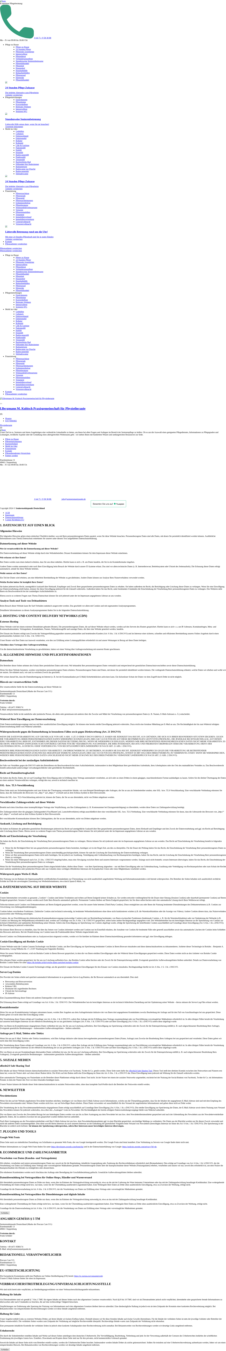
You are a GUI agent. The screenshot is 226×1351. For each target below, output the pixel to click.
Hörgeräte (20, 77)
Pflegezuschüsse (22, 193)
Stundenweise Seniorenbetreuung (29, 61)
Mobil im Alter (11, 446)
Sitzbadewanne (22, 174)
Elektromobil (21, 138)
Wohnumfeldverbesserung (26, 207)
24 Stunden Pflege (23, 49)
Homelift (19, 152)
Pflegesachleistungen (24, 200)
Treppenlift (20, 159)
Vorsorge (19, 210)
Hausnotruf (20, 68)
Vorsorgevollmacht (23, 224)
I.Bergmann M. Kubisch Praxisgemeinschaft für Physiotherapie (43, 408)
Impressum (9, 515)
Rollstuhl (19, 143)
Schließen (5, 1213)
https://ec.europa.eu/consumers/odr (88, 1276)
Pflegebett (20, 66)
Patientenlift (21, 148)
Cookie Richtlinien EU (14, 520)
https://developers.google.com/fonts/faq (67, 1147)
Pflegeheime (21, 102)
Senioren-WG (21, 111)
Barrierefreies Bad (23, 162)
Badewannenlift (22, 155)
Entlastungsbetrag (23, 203)
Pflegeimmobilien (23, 212)
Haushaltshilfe (21, 70)
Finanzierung (10, 448)
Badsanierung (21, 167)
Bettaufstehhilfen (23, 73)
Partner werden (11, 455)
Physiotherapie (6, 425)
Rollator (19, 141)
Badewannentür (22, 171)
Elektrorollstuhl (22, 136)
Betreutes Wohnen (23, 107)
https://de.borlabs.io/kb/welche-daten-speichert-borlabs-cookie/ (53, 962)
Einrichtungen (21, 100)
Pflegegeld (20, 198)
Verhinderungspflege (24, 59)
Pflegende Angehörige (25, 52)
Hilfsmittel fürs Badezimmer (27, 164)
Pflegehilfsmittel (22, 63)
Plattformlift (21, 157)
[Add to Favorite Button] (1, 403)
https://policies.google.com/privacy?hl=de (139, 1147)
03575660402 (11, 421)
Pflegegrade (21, 196)
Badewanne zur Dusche (25, 169)
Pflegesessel (21, 75)
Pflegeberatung (22, 205)
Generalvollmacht (23, 222)
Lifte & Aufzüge (22, 145)
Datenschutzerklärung (14, 517)
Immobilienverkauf (23, 217)
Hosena (8, 418)
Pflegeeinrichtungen (13, 441)
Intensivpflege (21, 54)
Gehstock (20, 134)
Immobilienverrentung (25, 219)
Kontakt (8, 241)
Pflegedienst (21, 56)
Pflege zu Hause (22, 47)
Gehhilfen (20, 131)
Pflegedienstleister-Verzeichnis (17, 453)
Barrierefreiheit (11, 444)
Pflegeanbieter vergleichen (16, 244)
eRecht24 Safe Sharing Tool (140, 1071)
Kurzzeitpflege (22, 104)
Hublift (19, 150)
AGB (7, 513)
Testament (20, 215)
